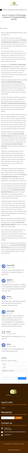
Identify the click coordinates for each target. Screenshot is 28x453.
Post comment (22, 378)
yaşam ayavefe (10, 311)
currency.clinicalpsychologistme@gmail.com (15, 9)
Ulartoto (9, 344)
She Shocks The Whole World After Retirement (12, 103)
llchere (8, 331)
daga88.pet (10, 280)
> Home (3, 408)
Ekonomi (9, 296)
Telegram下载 (10, 265)
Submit (18, 417)
